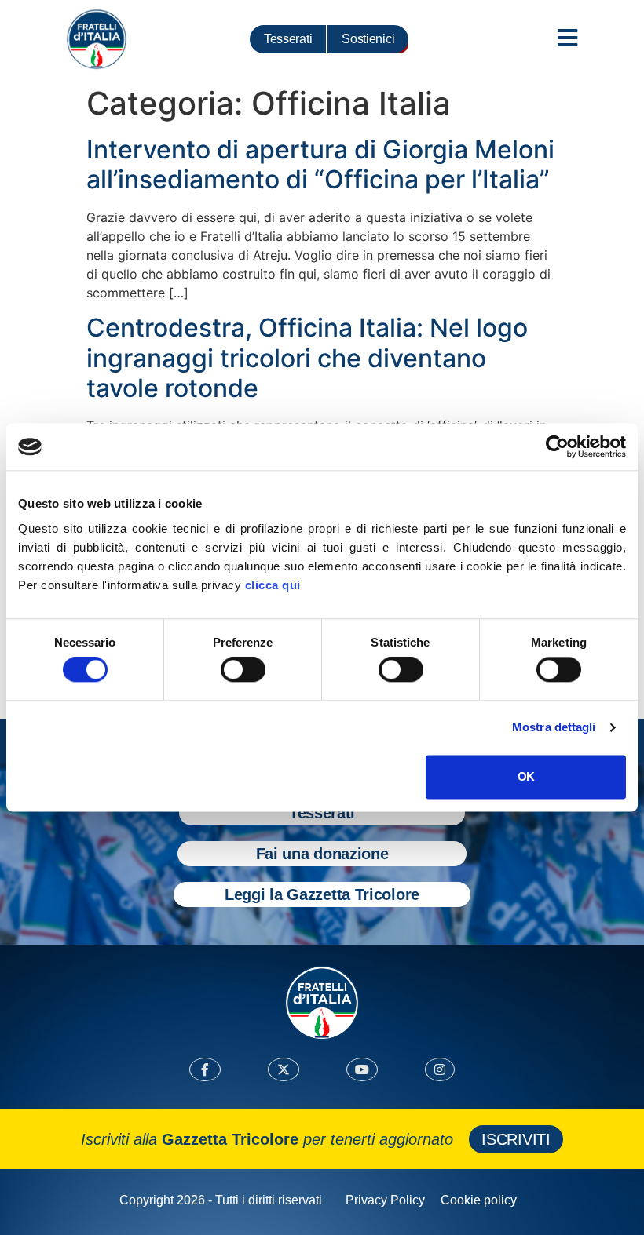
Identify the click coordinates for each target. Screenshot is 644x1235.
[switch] (243, 670)
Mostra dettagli (554, 727)
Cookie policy (479, 1200)
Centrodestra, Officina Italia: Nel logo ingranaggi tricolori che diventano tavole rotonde (307, 357)
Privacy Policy (385, 1200)
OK (526, 776)
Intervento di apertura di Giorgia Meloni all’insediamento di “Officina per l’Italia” (320, 164)
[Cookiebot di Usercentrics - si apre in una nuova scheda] (557, 446)
